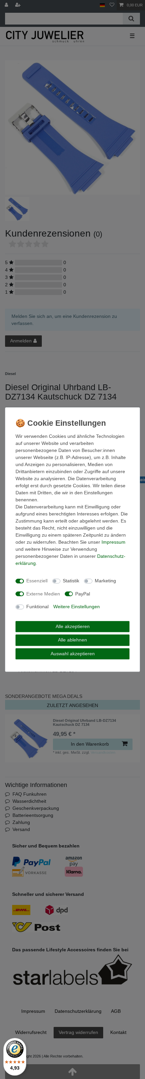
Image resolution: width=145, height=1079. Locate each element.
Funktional (37, 606)
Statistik (71, 580)
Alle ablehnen (72, 639)
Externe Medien (43, 593)
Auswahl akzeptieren (73, 653)
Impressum (113, 542)
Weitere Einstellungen (76, 606)
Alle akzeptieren (73, 626)
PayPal (82, 593)
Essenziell (37, 580)
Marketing (105, 580)
